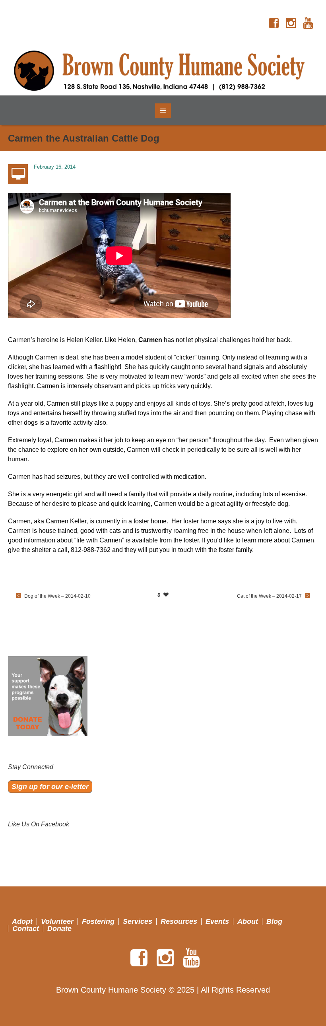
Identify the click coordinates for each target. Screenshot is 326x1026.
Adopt (22, 921)
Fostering (98, 921)
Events (217, 921)
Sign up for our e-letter (50, 787)
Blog (274, 921)
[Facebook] (274, 23)
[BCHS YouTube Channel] (308, 23)
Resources (179, 921)
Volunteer (57, 921)
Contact (25, 928)
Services (137, 921)
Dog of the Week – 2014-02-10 (57, 596)
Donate (59, 928)
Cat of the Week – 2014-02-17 (269, 596)
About (247, 921)
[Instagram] (291, 23)
